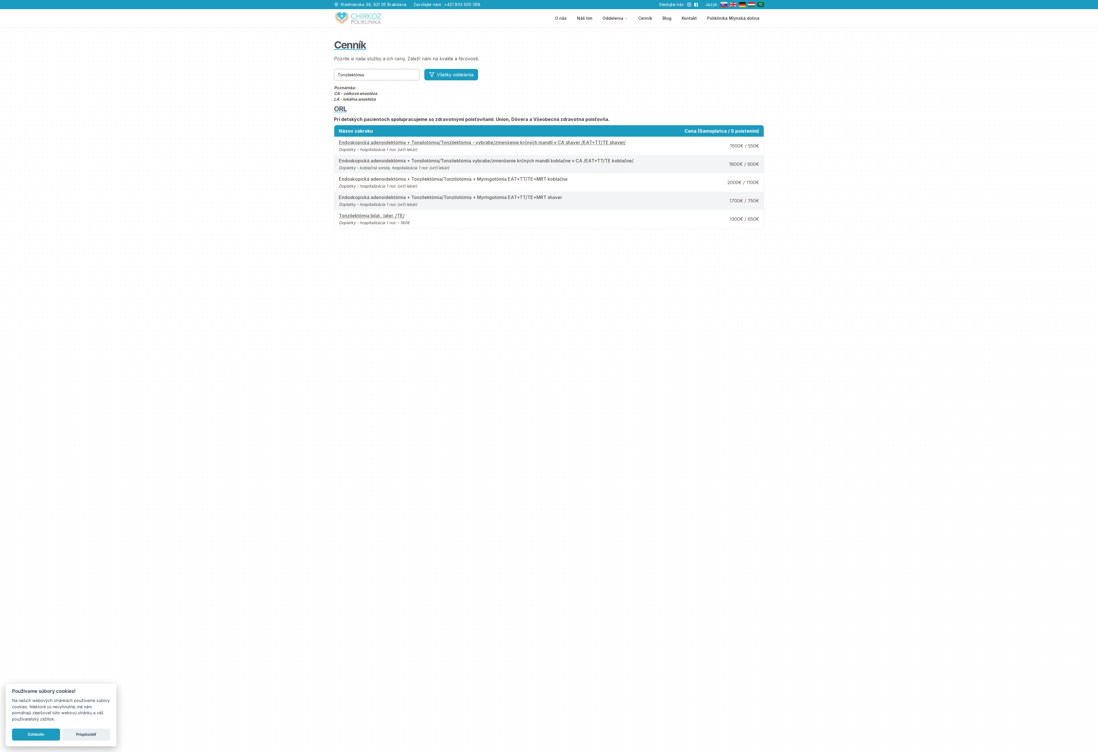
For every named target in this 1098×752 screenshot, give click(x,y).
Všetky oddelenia (455, 74)
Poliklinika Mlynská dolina (733, 18)
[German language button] (742, 4)
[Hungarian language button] (751, 4)
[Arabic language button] (760, 4)
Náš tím (584, 18)
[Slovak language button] (724, 4)
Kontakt (689, 18)
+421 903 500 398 (462, 4)
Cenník (645, 18)
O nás (561, 18)
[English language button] (733, 4)
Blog (667, 18)
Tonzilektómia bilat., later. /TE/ (372, 215)
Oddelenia (612, 18)
